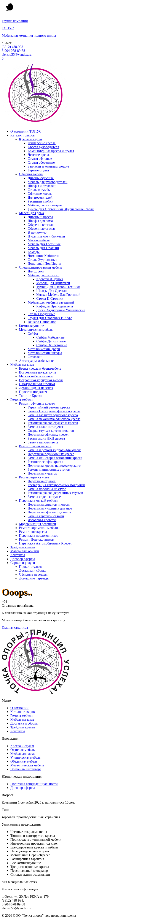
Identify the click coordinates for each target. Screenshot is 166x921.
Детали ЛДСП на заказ (36, 388)
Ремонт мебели (21, 399)
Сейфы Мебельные (50, 337)
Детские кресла (39, 155)
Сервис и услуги (22, 563)
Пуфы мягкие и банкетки (46, 236)
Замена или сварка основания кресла (55, 458)
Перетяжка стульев (42, 481)
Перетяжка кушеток (42, 473)
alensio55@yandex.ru (17, 54)
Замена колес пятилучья (45, 427)
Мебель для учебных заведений (51, 302)
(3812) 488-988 (12, 47)
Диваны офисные (41, 178)
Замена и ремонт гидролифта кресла (54, 450)
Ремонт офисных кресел (37, 403)
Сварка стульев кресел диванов (51, 430)
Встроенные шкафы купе (37, 372)
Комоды (34, 252)
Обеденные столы (41, 224)
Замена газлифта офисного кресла (53, 415)
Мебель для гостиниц (43, 275)
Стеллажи (35, 357)
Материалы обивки (24, 551)
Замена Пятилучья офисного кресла (54, 411)
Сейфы (33, 333)
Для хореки (36, 271)
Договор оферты (22, 559)
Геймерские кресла (42, 143)
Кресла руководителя (43, 147)
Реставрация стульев (34, 477)
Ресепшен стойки (40, 201)
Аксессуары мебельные (36, 360)
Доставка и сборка (32, 570)
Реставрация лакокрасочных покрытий (56, 485)
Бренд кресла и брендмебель (40, 368)
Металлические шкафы (45, 353)
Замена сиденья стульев (45, 496)
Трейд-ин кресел (22, 547)
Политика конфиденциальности (34, 784)
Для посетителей (40, 197)
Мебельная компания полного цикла (29, 35)
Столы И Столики (49, 298)
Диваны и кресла (40, 217)
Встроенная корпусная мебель (41, 380)
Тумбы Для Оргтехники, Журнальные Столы (61, 209)
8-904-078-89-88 (13, 50)
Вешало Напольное (42, 322)
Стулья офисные (40, 158)
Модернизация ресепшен (37, 524)
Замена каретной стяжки (46, 516)
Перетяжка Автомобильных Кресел (45, 543)
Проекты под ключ (33, 392)
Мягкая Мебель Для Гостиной (58, 294)
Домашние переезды (34, 578)
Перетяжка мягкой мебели (38, 500)
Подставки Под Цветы (44, 263)
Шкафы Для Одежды (51, 291)
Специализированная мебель (40, 267)
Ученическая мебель (25, 757)
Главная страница (15, 627)
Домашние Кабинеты (43, 256)
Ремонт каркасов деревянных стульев (55, 493)
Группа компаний (15, 21)
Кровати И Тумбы (49, 279)
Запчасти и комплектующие (48, 166)
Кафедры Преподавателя (54, 306)
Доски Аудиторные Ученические (60, 310)
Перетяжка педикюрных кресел (51, 454)
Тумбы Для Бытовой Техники (58, 287)
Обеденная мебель (23, 761)
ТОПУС (8, 28)
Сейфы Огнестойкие (51, 345)
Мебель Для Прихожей (53, 283)
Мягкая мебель (38, 240)
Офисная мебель (31, 174)
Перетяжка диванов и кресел (49, 504)
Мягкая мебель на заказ (36, 376)
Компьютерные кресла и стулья (51, 151)
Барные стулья (38, 170)
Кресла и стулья (30, 139)
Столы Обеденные (41, 314)
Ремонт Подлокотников (36, 539)
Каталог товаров (22, 135)
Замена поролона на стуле (47, 489)
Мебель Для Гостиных (44, 244)
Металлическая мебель (36, 329)
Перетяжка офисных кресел (48, 434)
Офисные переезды (33, 574)
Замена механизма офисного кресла (54, 419)
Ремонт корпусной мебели (38, 528)
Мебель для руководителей (47, 182)
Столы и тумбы (39, 189)
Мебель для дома (31, 213)
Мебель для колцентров (45, 205)
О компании (19, 708)
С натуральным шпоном (37, 384)
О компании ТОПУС (26, 131)
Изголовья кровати (42, 520)
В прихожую (37, 232)
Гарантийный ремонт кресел (49, 407)
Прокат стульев (30, 566)
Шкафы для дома (40, 221)
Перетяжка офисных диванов (49, 512)
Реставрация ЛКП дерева (46, 438)
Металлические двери (44, 349)
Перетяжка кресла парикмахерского (54, 465)
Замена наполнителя (43, 442)
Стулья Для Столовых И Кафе (50, 318)
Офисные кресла (40, 193)
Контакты (17, 555)
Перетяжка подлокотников (38, 535)
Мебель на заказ (22, 364)
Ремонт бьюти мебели (35, 446)
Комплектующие (31, 326)
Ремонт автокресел (33, 531)
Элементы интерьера (25, 769)
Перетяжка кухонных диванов (50, 508)
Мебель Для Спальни (43, 248)
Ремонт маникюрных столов (49, 469)
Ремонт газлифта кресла (45, 462)
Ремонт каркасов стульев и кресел (53, 423)
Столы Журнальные (42, 259)
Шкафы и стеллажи (42, 186)
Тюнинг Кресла (30, 395)
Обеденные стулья (41, 228)
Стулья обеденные (41, 162)
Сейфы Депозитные (51, 341)
